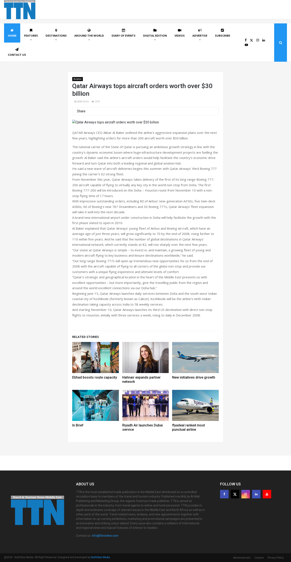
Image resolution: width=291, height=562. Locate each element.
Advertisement (242, 557)
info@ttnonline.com (105, 535)
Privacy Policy (276, 557)
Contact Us (17, 55)
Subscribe (222, 35)
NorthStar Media (100, 557)
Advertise (199, 35)
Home (12, 35)
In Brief (78, 425)
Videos (179, 35)
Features (31, 35)
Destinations (56, 35)
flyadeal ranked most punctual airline (188, 427)
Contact (259, 557)
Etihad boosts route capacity (94, 377)
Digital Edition (155, 35)
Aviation (77, 79)
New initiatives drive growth (193, 377)
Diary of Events (123, 35)
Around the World (89, 35)
